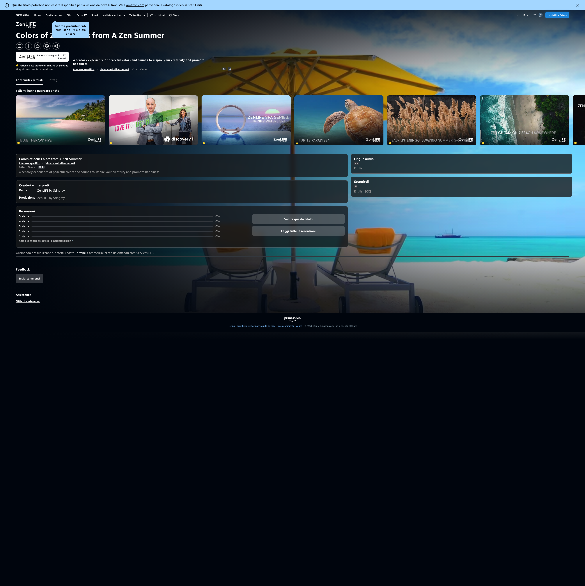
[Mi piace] (37, 46)
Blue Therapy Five (60, 120)
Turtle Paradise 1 (338, 120)
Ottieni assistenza (28, 301)
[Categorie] (535, 15)
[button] (46, 240)
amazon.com (135, 5)
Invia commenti (286, 325)
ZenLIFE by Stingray (51, 190)
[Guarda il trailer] (19, 46)
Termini (80, 253)
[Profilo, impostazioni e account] (541, 15)
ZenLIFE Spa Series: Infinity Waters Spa (246, 120)
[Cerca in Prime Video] (518, 15)
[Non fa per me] (47, 46)
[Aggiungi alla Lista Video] (28, 46)
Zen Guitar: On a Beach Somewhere (524, 120)
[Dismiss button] (577, 6)
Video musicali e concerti (114, 69)
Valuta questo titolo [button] (298, 219)
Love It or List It (153, 120)
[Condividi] (56, 46)
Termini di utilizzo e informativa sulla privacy (251, 325)
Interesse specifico (83, 69)
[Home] (22, 15)
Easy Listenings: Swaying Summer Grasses (431, 120)
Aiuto (299, 325)
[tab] (29, 80)
